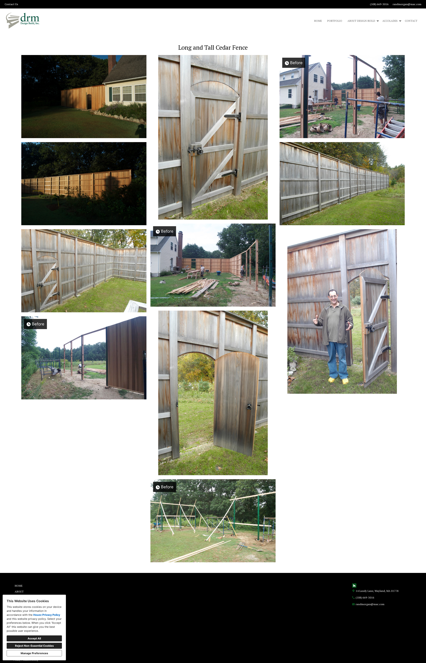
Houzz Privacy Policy (46, 614)
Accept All (34, 638)
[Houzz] (354, 585)
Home (318, 21)
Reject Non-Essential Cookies (34, 645)
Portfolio (334, 21)
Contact (411, 21)
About (19, 591)
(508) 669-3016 (379, 4)
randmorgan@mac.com (407, 4)
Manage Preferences (34, 653)
